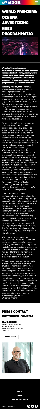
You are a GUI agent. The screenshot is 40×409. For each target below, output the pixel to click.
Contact (20, 392)
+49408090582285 (8, 326)
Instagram (28, 405)
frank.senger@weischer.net (12, 328)
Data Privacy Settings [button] (8, 406)
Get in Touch (10, 337)
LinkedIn (5, 330)
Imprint (20, 395)
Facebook (36, 405)
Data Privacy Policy (20, 399)
